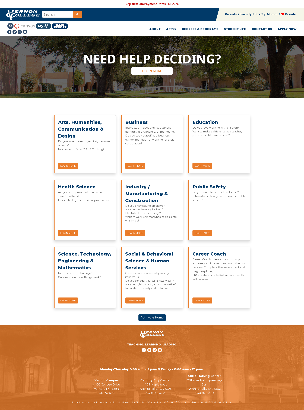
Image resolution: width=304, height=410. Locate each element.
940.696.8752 (155, 393)
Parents (231, 14)
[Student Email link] (10, 26)
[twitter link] (150, 354)
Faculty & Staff (251, 14)
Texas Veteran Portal (108, 402)
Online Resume (157, 402)
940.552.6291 (106, 393)
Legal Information (83, 402)
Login (172, 402)
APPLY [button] (171, 29)
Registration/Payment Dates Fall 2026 (152, 4)
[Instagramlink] (20, 32)
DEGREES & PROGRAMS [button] (200, 29)
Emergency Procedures (191, 402)
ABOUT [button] (155, 29)
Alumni (272, 14)
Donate (290, 14)
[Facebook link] (9, 32)
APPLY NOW (287, 29)
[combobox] (61, 14)
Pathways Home (152, 317)
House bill (128, 402)
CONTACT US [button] (262, 29)
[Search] (77, 14)
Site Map (141, 402)
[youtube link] (25, 32)
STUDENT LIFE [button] (235, 29)
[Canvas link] (24, 26)
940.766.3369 (204, 393)
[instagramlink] (155, 354)
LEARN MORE (152, 71)
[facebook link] (144, 354)
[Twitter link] (15, 32)
